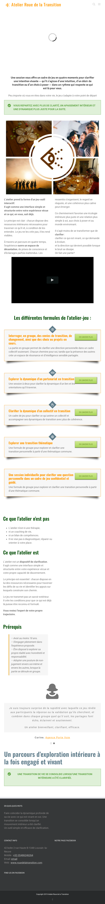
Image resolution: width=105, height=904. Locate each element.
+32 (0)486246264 (23, 855)
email (14, 859)
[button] (51, 743)
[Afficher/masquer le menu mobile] (99, 4)
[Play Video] (53, 280)
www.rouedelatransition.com (26, 862)
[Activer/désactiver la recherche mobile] (94, 4)
